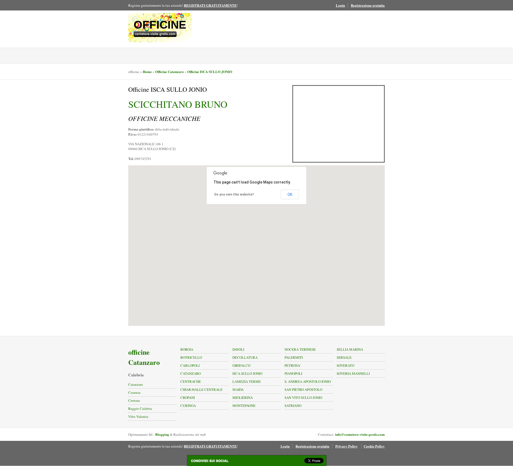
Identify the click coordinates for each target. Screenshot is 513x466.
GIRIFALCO (241, 365)
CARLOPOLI (190, 365)
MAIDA (238, 389)
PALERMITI (294, 357)
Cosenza (134, 392)
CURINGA (188, 405)
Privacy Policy (346, 446)
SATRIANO (293, 405)
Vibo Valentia (138, 416)
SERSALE (344, 357)
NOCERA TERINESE (300, 349)
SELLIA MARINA (350, 349)
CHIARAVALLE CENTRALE (201, 389)
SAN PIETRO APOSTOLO (303, 389)
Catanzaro (135, 384)
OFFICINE (160, 24)
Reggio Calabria (140, 408)
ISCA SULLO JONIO (247, 373)
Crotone (134, 400)
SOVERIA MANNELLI (353, 373)
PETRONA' (293, 365)
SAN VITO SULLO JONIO (303, 397)
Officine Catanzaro (169, 71)
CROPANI (187, 397)
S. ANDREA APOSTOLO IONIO (308, 381)
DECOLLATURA (245, 357)
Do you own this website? (234, 194)
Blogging (162, 434)
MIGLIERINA (242, 397)
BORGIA (186, 349)
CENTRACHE (190, 381)
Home (147, 71)
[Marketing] (160, 34)
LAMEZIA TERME (246, 381)
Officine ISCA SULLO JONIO (209, 71)
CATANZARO (190, 373)
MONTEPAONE (243, 405)
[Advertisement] (338, 123)
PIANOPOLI (293, 373)
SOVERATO (345, 365)
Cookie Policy (374, 446)
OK (289, 194)
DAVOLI (238, 349)
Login (340, 5)
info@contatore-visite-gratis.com (360, 434)
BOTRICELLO (191, 357)
